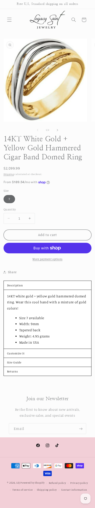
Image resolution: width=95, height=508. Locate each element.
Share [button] (12, 272)
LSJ (18, 482)
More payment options (47, 259)
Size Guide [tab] (14, 362)
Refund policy (57, 482)
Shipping (9, 174)
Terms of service (22, 489)
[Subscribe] (81, 428)
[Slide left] (37, 130)
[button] (9, 20)
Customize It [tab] (16, 353)
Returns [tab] (12, 371)
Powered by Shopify (32, 482)
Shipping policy (47, 489)
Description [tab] (15, 285)
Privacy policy (79, 482)
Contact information (74, 489)
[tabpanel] (48, 319)
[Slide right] (57, 130)
